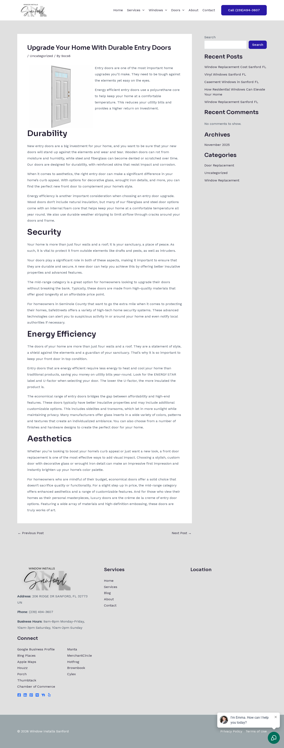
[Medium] (37, 695)
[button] (142, 10)
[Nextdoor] (43, 695)
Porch (22, 674)
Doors (175, 10)
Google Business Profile (36, 649)
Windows (156, 10)
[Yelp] (49, 695)
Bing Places (26, 655)
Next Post (181, 533)
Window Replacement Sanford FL (231, 102)
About (193, 10)
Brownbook (76, 668)
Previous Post (31, 533)
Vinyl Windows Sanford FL (225, 74)
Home (118, 10)
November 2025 (217, 145)
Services (133, 10)
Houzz (22, 668)
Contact (209, 10)
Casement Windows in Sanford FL (231, 82)
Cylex (71, 674)
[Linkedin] (25, 695)
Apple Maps (26, 662)
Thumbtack (26, 680)
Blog (107, 593)
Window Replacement (221, 180)
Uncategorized (41, 56)
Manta (72, 649)
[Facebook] (19, 695)
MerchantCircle (79, 655)
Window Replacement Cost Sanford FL (235, 67)
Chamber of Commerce (36, 686)
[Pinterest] (31, 695)
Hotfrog (73, 662)
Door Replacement (219, 165)
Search (210, 37)
